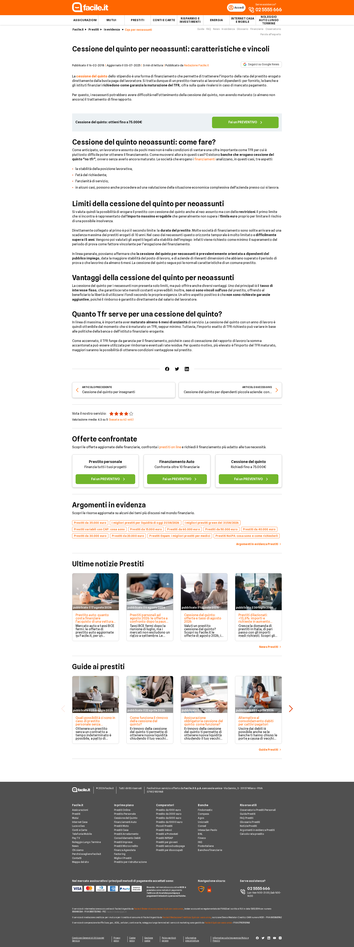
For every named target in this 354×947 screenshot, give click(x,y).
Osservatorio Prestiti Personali (258, 809)
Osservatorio (273, 29)
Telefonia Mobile (82, 833)
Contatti (77, 858)
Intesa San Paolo (207, 830)
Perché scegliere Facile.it (86, 853)
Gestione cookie (148, 939)
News (216, 29)
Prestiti (137, 20)
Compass (203, 813)
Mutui (111, 20)
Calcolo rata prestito (252, 833)
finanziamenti (205, 159)
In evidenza (112, 29)
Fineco (202, 838)
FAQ (208, 29)
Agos (201, 817)
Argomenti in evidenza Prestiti (257, 830)
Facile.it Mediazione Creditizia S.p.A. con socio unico (186, 917)
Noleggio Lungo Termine (86, 842)
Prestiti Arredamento (126, 833)
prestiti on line (170, 447)
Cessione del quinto (248, 461)
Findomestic (205, 809)
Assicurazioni (85, 20)
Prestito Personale (125, 813)
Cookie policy (132, 939)
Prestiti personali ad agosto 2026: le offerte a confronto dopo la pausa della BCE (149, 620)
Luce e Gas (78, 825)
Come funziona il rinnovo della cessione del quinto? (149, 721)
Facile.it (78, 29)
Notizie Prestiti (248, 825)
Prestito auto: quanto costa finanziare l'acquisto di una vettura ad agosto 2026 (94, 620)
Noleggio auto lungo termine (269, 20)
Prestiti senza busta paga (170, 845)
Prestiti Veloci (164, 830)
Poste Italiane (206, 845)
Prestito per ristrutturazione (130, 861)
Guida (200, 29)
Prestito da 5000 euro (169, 817)
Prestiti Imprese (123, 842)
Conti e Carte (164, 20)
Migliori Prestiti (123, 858)
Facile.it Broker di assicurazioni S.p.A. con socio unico (158, 908)
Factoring (119, 853)
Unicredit (203, 822)
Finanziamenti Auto (125, 822)
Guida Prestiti (247, 813)
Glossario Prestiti (250, 822)
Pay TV (76, 838)
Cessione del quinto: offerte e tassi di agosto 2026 (202, 618)
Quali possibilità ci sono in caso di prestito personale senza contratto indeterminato (95, 723)
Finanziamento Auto (176, 461)
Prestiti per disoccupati (169, 850)
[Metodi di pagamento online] (107, 889)
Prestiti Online (122, 809)
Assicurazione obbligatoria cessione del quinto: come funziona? (203, 721)
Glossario (242, 29)
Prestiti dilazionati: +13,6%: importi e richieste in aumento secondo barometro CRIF (257, 620)
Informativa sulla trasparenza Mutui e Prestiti (231, 939)
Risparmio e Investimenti (190, 20)
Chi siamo (78, 850)
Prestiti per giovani (167, 842)
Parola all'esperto (270, 34)
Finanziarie (256, 29)
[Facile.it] (90, 11)
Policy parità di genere (169, 939)
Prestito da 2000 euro (169, 813)
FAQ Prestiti (246, 817)
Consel (202, 825)
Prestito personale (105, 461)
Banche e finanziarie (210, 850)
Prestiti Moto (121, 825)
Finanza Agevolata (125, 850)
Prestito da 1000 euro (168, 809)
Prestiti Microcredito (126, 845)
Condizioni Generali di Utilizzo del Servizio (88, 939)
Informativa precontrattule (192, 939)
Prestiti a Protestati (167, 833)
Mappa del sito (80, 861)
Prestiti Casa (121, 830)
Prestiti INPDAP (164, 838)
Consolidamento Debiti (127, 838)
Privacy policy (116, 939)
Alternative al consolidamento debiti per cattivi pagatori (255, 721)
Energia (216, 20)
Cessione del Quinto (125, 817)
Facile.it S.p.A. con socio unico (218, 922)
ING (200, 842)
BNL (200, 833)
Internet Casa (80, 822)
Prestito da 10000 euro (169, 822)
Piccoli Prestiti (164, 825)
